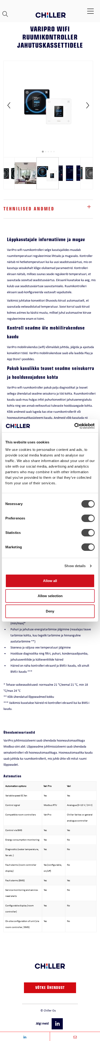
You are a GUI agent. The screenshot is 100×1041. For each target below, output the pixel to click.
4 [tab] (51, 151)
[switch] (88, 518)
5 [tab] (54, 151)
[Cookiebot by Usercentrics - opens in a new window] (74, 426)
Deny (50, 611)
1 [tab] (42, 151)
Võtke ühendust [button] (50, 988)
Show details (75, 566)
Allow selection (50, 596)
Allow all (50, 581)
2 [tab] (45, 151)
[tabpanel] (48, 105)
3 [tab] (48, 151)
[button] (57, 1023)
